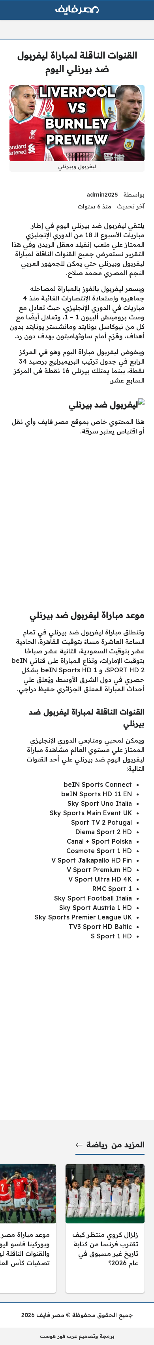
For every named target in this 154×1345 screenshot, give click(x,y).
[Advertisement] (77, 519)
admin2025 (102, 194)
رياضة (96, 1144)
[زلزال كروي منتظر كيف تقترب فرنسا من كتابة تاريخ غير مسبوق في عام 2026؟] (105, 1228)
